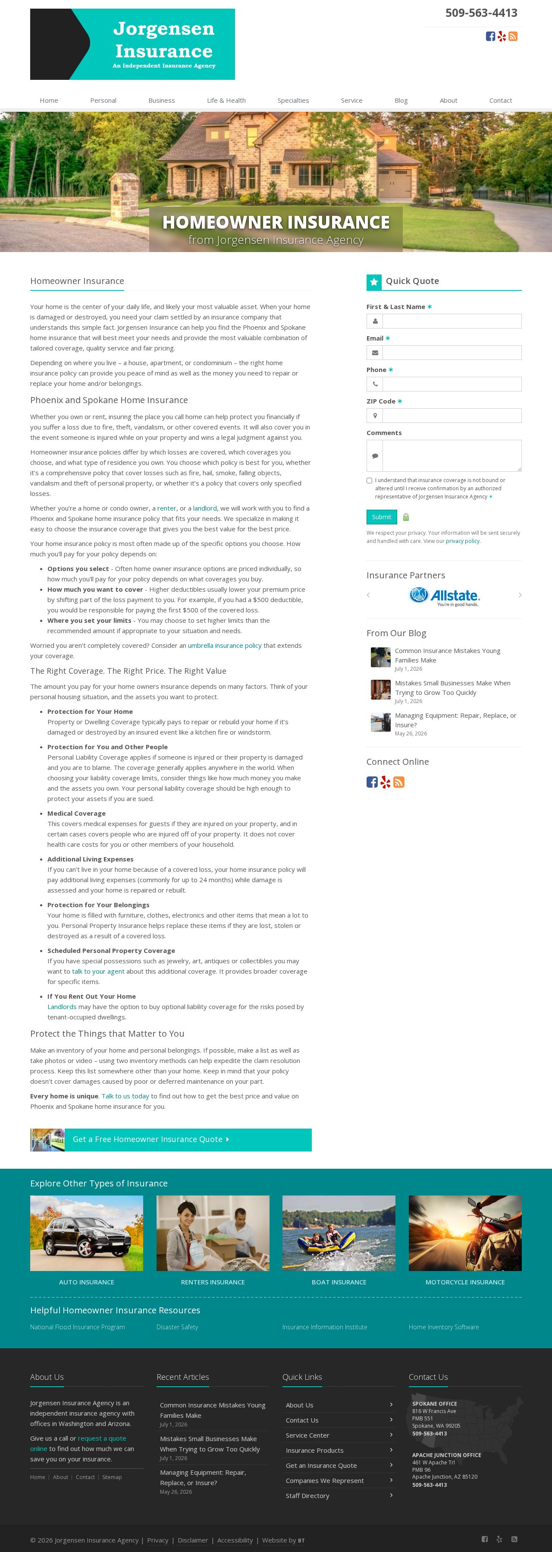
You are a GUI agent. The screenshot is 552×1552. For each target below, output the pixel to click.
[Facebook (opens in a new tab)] (490, 35)
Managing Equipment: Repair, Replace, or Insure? (456, 724)
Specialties (293, 100)
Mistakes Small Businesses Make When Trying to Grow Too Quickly (453, 691)
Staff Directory (307, 1495)
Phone (380, 369)
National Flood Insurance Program (77, 1327)
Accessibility (235, 1540)
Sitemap (112, 1477)
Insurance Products (315, 1450)
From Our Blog (397, 633)
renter (166, 508)
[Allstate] (444, 597)
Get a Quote (148, 1139)
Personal (103, 100)
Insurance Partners (406, 575)
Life (226, 100)
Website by (283, 1540)
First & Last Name (400, 306)
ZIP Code (385, 401)
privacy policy (463, 541)
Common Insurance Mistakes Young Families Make (448, 659)
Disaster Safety (177, 1327)
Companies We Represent (325, 1480)
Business (161, 100)
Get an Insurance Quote (321, 1465)
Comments (384, 432)
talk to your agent (98, 971)
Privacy (158, 1540)
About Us (300, 1405)
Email (379, 338)
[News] (513, 35)
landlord (205, 508)
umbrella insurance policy (225, 645)
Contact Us (302, 1420)
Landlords (62, 1006)
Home (49, 100)
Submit (382, 517)
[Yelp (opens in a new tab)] (501, 35)
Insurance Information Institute (324, 1327)
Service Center (307, 1435)
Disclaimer (193, 1540)
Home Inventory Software (444, 1327)
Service (352, 100)
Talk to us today (125, 1095)
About (449, 100)
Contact (500, 100)
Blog (401, 100)
